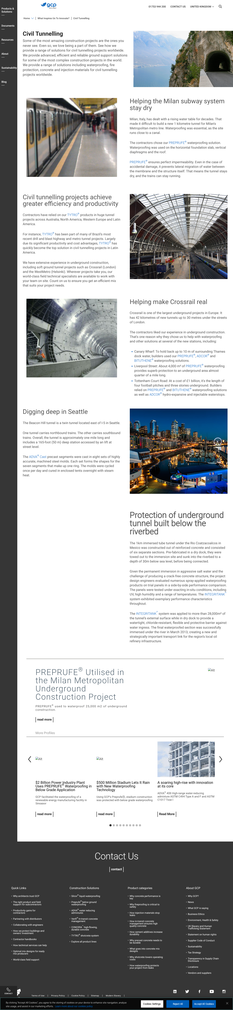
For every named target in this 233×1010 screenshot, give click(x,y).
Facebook (199, 992)
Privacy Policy (58, 996)
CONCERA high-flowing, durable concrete (84, 928)
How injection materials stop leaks (145, 914)
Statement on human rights (202, 934)
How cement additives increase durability (146, 933)
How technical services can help (30, 945)
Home (26, 18)
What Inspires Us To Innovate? (53, 18)
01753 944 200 (157, 6)
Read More (167, 814)
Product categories (140, 888)
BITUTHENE (143, 361)
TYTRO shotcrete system (85, 936)
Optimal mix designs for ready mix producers (29, 952)
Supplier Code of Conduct (201, 941)
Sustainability (9, 67)
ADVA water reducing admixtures (83, 911)
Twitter (187, 992)
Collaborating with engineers (28, 925)
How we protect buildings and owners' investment (28, 932)
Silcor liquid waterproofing (85, 896)
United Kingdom (200, 6)
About (4, 53)
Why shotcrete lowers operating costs (146, 958)
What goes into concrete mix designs (145, 950)
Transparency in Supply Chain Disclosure (203, 960)
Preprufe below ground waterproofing (83, 903)
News (191, 902)
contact (116, 869)
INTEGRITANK (215, 594)
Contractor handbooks (25, 939)
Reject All (178, 1004)
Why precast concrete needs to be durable (146, 941)
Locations (193, 967)
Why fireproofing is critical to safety (144, 905)
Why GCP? (193, 896)
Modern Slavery (113, 996)
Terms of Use (37, 996)
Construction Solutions (84, 888)
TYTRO (73, 215)
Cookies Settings (152, 1004)
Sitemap (95, 996)
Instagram (224, 992)
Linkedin (175, 992)
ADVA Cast (37, 457)
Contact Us (178, 6)
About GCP (193, 888)
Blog (4, 82)
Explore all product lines (83, 942)
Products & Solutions (7, 10)
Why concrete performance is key (145, 897)
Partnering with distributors (27, 919)
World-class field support (26, 960)
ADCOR (203, 356)
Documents (8, 25)
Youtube (212, 992)
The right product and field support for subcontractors (27, 903)
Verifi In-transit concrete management (84, 920)
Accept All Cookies (204, 1004)
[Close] (227, 1003)
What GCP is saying (198, 908)
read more (44, 719)
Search (220, 7)
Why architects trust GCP (26, 896)
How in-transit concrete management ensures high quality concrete (144, 923)
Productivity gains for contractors (24, 911)
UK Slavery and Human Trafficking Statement (200, 927)
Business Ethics (196, 914)
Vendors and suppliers (199, 973)
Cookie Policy (78, 996)
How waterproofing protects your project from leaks (144, 966)
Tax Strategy (194, 953)
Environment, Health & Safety (203, 920)
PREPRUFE (178, 143)
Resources (7, 39)
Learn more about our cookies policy (73, 1006)
